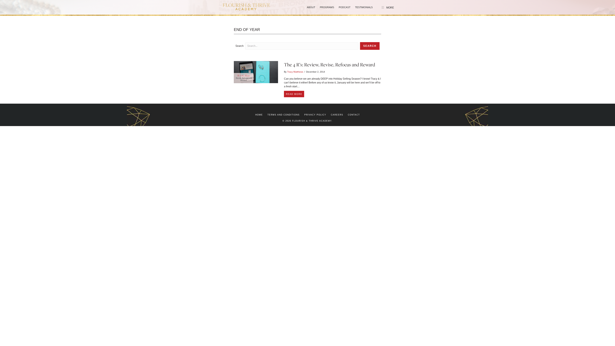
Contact (354, 115)
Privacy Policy (315, 115)
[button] (370, 46)
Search (239, 46)
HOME (259, 115)
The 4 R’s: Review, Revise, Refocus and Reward (329, 64)
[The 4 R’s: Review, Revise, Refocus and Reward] (256, 71)
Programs (327, 7)
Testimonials (364, 7)
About (311, 7)
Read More (295, 94)
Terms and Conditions (283, 115)
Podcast (344, 7)
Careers (337, 115)
